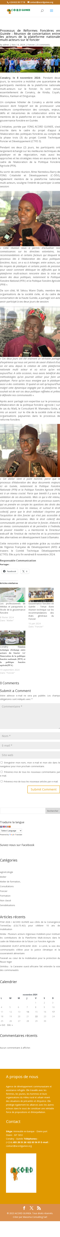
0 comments (43, 44)
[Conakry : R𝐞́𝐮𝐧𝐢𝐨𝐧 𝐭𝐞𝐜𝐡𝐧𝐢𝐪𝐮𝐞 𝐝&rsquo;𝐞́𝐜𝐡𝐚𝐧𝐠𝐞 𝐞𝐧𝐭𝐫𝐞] (12, 638)
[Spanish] (9, 827)
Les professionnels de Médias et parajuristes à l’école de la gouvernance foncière (12, 608)
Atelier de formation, (10, 881)
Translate (18, 835)
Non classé (5, 900)
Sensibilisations (7, 905)
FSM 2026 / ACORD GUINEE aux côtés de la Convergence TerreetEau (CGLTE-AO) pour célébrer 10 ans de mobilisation (30, 926)
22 (36, 1016)
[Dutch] (1, 827)
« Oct (2, 1025)
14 (27, 1011)
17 (53, 1011)
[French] (7, 827)
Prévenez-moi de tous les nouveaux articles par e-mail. (31, 781)
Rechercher (52, 810)
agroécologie (6, 872)
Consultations (7, 886)
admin (6, 44)
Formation (5, 895)
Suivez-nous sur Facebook (17, 845)
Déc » (10, 1025)
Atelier (3, 876)
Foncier (31, 44)
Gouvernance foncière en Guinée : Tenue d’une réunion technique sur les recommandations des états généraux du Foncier (41, 611)
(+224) (16, 1142)
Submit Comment (44, 789)
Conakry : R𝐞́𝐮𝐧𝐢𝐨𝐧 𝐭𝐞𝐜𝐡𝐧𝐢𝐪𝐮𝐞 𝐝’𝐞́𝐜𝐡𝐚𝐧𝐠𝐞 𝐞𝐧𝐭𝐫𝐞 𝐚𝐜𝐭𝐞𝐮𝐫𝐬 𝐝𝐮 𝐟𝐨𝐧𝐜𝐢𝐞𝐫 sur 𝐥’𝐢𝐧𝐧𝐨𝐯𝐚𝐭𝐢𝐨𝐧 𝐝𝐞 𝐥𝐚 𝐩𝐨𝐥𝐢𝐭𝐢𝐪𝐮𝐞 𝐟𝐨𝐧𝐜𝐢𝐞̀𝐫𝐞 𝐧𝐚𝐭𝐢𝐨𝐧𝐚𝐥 (12, 656)
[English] (4, 827)
